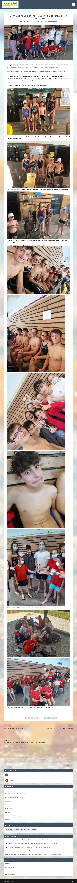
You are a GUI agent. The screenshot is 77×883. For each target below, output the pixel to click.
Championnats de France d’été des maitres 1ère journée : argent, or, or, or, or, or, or (36, 840)
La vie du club (8, 808)
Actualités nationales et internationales (16, 790)
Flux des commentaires (11, 871)
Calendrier (9, 829)
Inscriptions (8, 801)
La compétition (44, 21)
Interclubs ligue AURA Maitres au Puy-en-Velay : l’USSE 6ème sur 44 (32, 847)
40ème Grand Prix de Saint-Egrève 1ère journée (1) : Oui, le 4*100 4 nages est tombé (32, 851)
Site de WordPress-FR (10, 874)
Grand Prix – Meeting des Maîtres (14, 797)
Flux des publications (10, 867)
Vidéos (7, 819)
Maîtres (34, 829)
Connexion (8, 863)
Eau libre (26, 829)
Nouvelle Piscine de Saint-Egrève (13, 816)
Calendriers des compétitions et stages (15, 793)
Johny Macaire (28, 21)
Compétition (18, 829)
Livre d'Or (7, 812)
